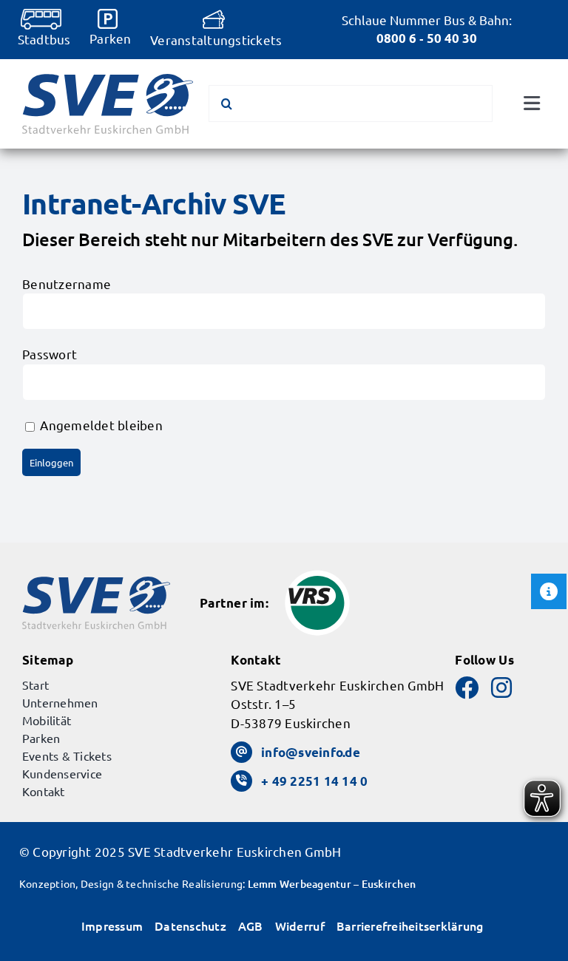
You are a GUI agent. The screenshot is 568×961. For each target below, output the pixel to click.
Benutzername (66, 283)
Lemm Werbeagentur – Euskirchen (332, 884)
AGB (250, 925)
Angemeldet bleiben (100, 424)
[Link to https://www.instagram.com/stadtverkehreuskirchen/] (501, 687)
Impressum (112, 925)
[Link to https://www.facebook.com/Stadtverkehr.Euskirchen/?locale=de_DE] (467, 687)
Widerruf (300, 925)
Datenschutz (190, 925)
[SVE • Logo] (107, 80)
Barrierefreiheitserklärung (410, 925)
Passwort (49, 353)
